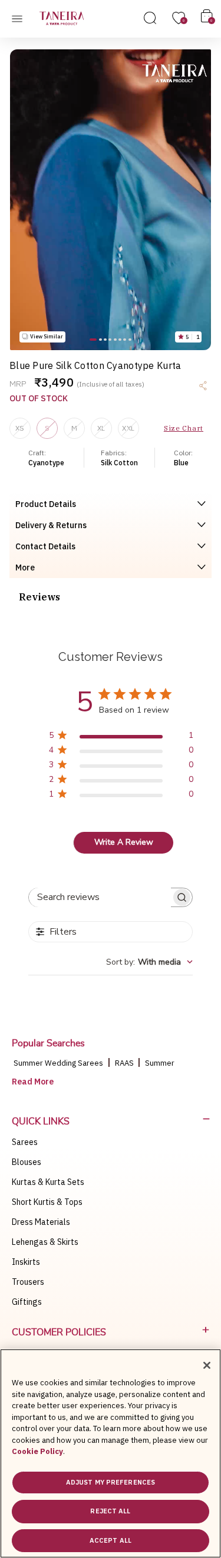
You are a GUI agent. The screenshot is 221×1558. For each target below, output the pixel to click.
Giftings (27, 1302)
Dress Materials (41, 1222)
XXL (128, 428)
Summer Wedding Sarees (58, 1063)
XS (20, 428)
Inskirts (26, 1262)
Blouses (26, 1162)
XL (101, 428)
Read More (33, 1081)
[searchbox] (100, 897)
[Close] (207, 1365)
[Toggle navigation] (20, 18)
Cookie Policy (37, 1451)
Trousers (28, 1282)
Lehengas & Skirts (45, 1242)
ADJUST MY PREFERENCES (110, 1482)
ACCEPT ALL (110, 1540)
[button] (93, 339)
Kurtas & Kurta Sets (48, 1182)
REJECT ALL (110, 1511)
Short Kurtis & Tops (47, 1202)
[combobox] (149, 962)
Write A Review (123, 842)
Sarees (25, 1142)
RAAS (125, 1063)
